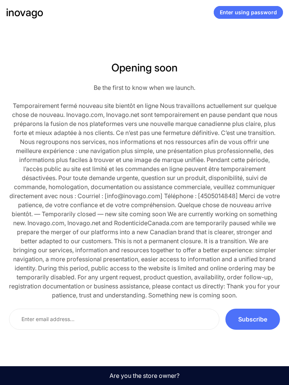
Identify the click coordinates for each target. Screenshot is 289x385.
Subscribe (252, 319)
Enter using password (248, 12)
